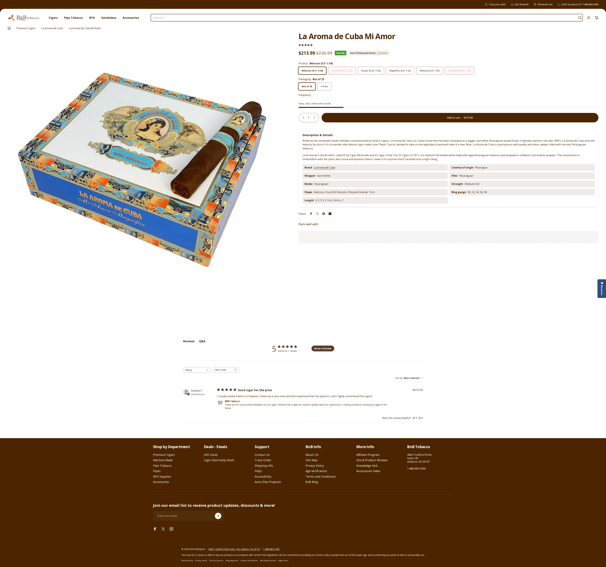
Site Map (312, 460)
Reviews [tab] (189, 341)
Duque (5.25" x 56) (371, 70)
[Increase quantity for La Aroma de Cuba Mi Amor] (315, 117)
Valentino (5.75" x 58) (459, 70)
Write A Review (322, 348)
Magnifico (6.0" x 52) (400, 70)
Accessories (161, 482)
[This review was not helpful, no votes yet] (420, 418)
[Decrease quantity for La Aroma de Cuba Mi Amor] (302, 117)
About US (312, 455)
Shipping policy (231, 560)
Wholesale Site (545, 4)
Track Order (263, 460)
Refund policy (187, 560)
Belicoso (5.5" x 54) (312, 70)
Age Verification (316, 471)
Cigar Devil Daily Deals (219, 460)
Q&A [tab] (202, 341)
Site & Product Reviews (372, 460)
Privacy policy (201, 560)
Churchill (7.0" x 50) (342, 70)
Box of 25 (307, 86)
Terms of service (216, 560)
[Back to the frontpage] (9, 28)
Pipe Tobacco (162, 465)
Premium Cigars (26, 28)
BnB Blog (312, 482)
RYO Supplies (162, 476)
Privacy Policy (315, 465)
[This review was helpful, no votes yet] (414, 418)
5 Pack (324, 86)
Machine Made (163, 460)
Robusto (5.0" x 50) (430, 70)
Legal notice (283, 560)
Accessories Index (368, 471)
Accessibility (263, 476)
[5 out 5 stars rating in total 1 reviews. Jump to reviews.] (306, 45)
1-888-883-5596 (416, 468)
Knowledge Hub (367, 465)
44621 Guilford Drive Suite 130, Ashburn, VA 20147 (234, 549)
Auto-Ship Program (268, 482)
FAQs (258, 471)
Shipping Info (264, 465)
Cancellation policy (268, 560)
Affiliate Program (368, 455)
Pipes (156, 471)
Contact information (249, 560)
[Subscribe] (218, 516)
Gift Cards (211, 455)
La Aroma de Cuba (52, 28)
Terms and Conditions (321, 476)
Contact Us (262, 455)
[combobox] (196, 370)
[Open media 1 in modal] (146, 170)
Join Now (382, 53)
